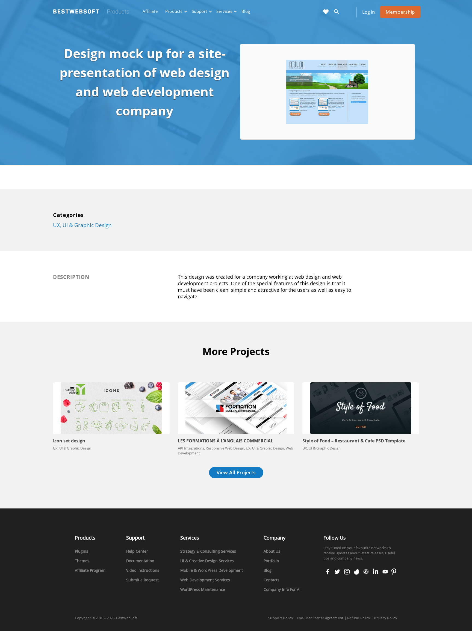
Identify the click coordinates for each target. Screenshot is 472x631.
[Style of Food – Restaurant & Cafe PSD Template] (360, 408)
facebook (327, 572)
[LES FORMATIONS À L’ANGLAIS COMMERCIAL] (236, 408)
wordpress (366, 572)
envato (356, 572)
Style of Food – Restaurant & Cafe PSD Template (353, 441)
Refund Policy (358, 617)
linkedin (375, 572)
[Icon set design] (111, 408)
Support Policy (280, 617)
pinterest (394, 572)
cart (349, 12)
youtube (384, 572)
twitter (337, 572)
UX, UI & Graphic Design (82, 225)
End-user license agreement (320, 617)
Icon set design (69, 441)
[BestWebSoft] (91, 12)
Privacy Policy (385, 617)
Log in (368, 12)
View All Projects (236, 472)
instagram (347, 572)
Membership (400, 12)
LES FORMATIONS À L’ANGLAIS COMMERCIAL (225, 441)
